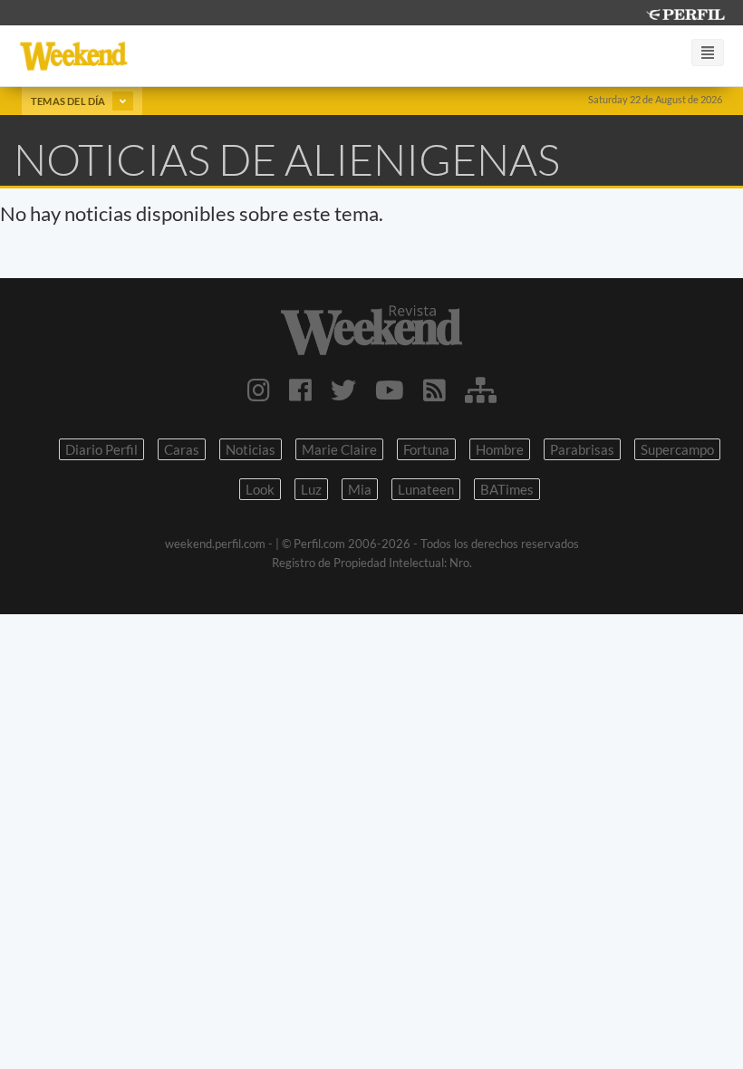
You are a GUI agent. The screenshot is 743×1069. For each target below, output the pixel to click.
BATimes (507, 489)
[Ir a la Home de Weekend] (371, 329)
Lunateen (426, 489)
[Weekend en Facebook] (300, 389)
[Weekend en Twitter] (343, 389)
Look (260, 489)
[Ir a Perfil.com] (685, 12)
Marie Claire (339, 449)
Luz (311, 489)
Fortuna (426, 449)
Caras (181, 449)
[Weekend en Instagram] (258, 389)
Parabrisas (582, 449)
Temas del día (69, 101)
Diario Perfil (101, 449)
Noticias (250, 449)
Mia (360, 489)
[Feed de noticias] (434, 389)
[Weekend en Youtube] (389, 389)
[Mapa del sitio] (481, 389)
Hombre (500, 449)
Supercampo (677, 449)
